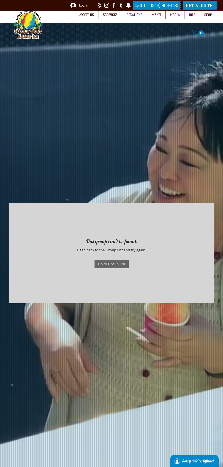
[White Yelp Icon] (99, 5)
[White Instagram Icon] (106, 5)
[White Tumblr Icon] (121, 5)
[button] (86, 15)
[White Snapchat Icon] (128, 5)
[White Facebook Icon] (114, 5)
